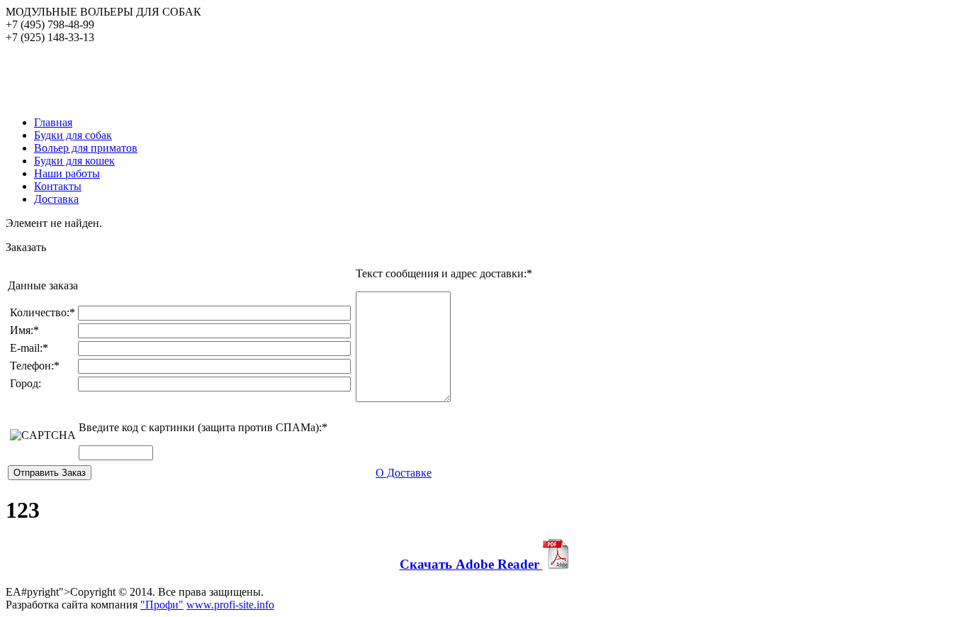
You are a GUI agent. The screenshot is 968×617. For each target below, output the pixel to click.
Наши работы (67, 173)
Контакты (57, 186)
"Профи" (162, 605)
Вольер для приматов (85, 148)
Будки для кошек (74, 161)
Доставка (56, 199)
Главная (53, 122)
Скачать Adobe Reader (471, 564)
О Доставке (404, 473)
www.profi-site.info (230, 605)
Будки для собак (73, 135)
